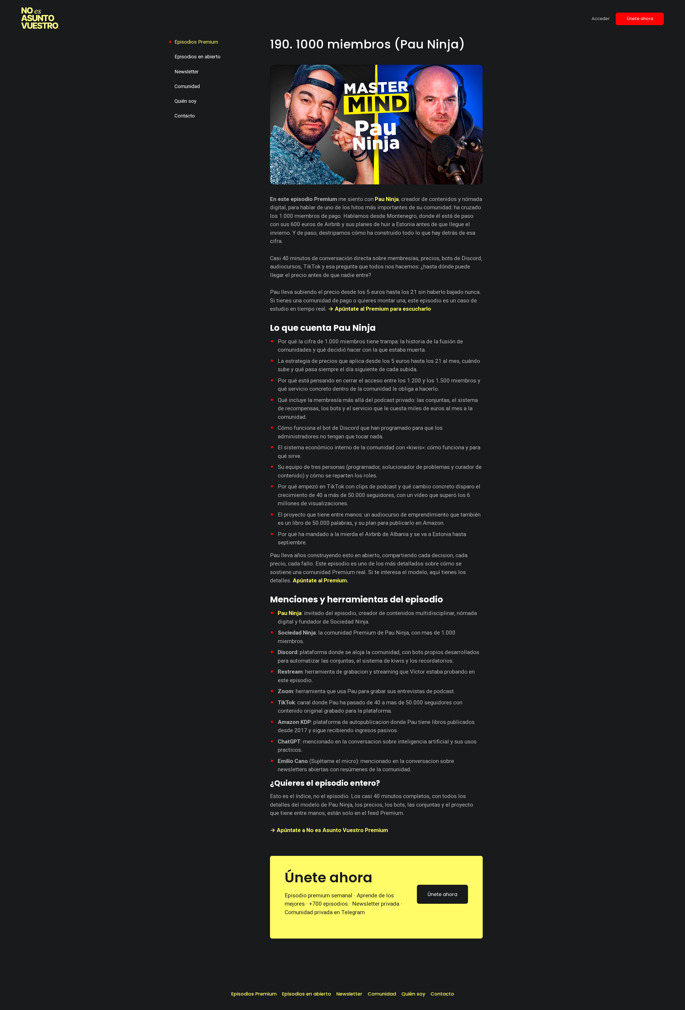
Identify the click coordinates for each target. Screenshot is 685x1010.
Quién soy (185, 101)
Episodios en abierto (197, 57)
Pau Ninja (387, 199)
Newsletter (186, 72)
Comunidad (187, 86)
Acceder (601, 18)
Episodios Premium (196, 42)
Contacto (184, 116)
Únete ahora (640, 19)
